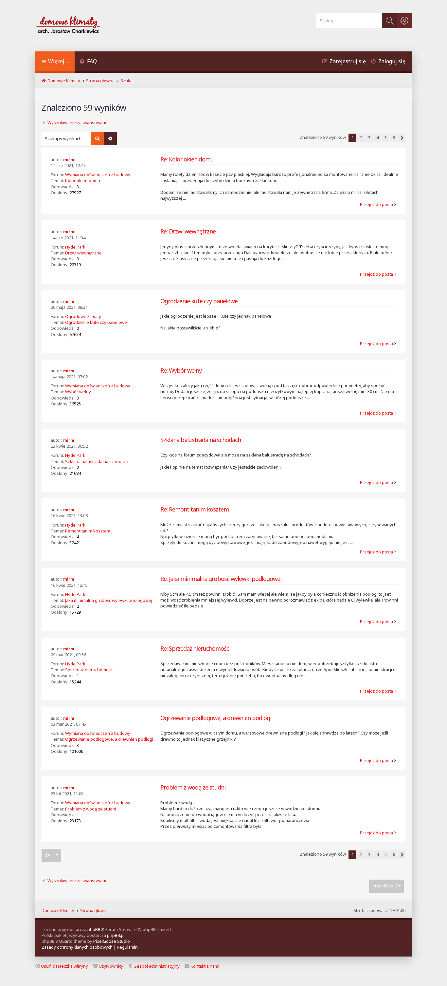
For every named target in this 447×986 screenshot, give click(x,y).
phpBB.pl (116, 935)
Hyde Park (75, 247)
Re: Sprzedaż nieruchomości (195, 648)
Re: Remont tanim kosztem (194, 509)
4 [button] (377, 137)
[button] (401, 138)
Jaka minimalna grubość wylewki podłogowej (108, 600)
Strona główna (94, 910)
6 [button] (394, 137)
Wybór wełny (78, 392)
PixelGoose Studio (111, 941)
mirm (68, 159)
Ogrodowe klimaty (83, 316)
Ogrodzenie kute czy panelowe (96, 322)
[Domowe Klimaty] (85, 25)
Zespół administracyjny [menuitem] (157, 966)
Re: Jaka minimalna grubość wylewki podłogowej (220, 579)
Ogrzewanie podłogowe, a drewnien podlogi (109, 739)
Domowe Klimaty (58, 910)
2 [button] (361, 137)
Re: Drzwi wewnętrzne (188, 231)
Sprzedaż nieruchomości (89, 670)
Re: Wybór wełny (181, 370)
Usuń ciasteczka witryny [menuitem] (64, 966)
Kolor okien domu (82, 180)
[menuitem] (88, 62)
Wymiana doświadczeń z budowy (97, 174)
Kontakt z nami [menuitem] (204, 966)
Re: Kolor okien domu (187, 159)
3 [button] (369, 137)
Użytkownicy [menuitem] (111, 966)
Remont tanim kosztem (87, 531)
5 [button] (385, 137)
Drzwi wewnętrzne (83, 253)
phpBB (93, 929)
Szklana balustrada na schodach (96, 461)
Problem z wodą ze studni (90, 809)
